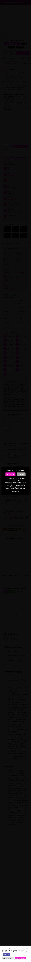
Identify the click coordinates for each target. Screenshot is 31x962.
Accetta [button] (23, 958)
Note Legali (15, 492)
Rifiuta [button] (17, 958)
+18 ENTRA (10, 474)
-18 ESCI (21, 474)
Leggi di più (6, 954)
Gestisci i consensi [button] (8, 958)
